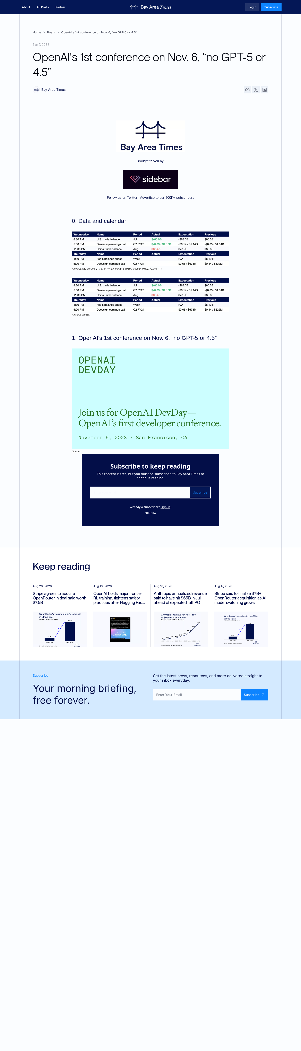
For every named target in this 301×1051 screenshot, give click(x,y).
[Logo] (151, 7)
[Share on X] (256, 89)
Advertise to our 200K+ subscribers (167, 198)
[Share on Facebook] (247, 89)
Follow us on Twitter (122, 198)
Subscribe (200, 492)
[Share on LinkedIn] (264, 89)
